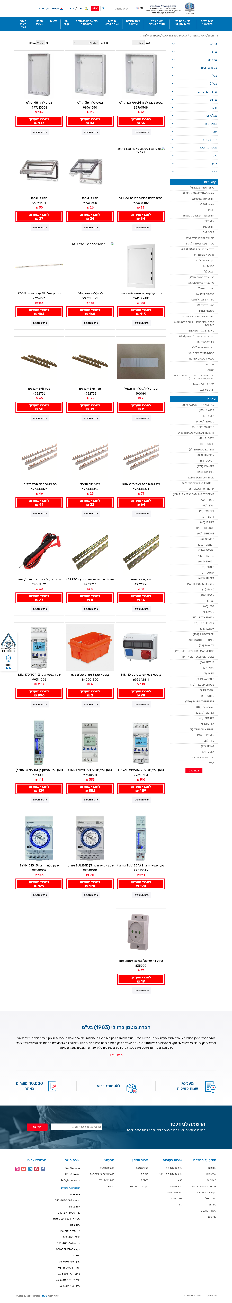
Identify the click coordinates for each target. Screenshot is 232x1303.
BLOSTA (206, 438)
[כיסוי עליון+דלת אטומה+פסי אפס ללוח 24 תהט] (141, 266)
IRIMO (208, 589)
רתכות (210, 369)
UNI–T (207, 746)
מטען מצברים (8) (205, 305)
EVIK (208, 505)
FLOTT (208, 516)
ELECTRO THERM (201, 488)
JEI (210, 600)
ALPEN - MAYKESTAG (198, 404)
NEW (94, 8)
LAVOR (208, 611)
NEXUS (207, 662)
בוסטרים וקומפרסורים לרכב (200, 238)
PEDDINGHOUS (202, 684)
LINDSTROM (203, 634)
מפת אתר (211, 1204)
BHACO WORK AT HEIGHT (195, 432)
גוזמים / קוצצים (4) (204, 254)
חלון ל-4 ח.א (90, 198)
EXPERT (206, 511)
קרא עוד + (116, 1055)
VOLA (208, 751)
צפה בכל (194, 770)
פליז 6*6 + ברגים (90, 389)
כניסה (80, 8)
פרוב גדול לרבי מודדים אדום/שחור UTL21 (39, 580)
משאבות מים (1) (206, 310)
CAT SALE (208, 232)
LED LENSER (204, 623)
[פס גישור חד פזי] (90, 456)
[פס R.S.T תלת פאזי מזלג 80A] (141, 456)
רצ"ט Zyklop (207, 389)
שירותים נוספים (174, 1192)
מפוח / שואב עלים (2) (202, 299)
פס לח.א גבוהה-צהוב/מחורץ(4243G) (141, 580)
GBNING (207, 539)
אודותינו (212, 1167)
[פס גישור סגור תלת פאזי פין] (39, 456)
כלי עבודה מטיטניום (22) (201, 277)
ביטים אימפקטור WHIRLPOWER (197, 249)
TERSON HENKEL (202, 729)
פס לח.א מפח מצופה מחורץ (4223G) (90, 579)
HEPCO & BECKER (200, 584)
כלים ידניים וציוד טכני (174, 35)
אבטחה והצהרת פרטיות (204, 1186)
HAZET (206, 578)
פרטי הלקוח (142, 1167)
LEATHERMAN (203, 617)
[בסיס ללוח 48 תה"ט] (39, 75)
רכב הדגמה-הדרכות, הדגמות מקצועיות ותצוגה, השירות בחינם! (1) (194, 377)
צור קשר (209, 364)
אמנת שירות (176, 1198)
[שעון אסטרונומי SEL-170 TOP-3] (39, 647)
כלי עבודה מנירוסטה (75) (201, 282)
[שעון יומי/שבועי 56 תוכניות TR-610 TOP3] (141, 743)
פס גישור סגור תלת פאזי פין (39, 484)
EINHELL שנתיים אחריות (198, 483)
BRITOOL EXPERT (201, 449)
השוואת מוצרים (106, 1180)
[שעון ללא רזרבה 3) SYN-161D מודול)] (39, 838)
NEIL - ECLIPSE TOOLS (197, 656)
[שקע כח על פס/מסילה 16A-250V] (141, 933)
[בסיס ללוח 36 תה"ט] (90, 75)
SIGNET (205, 712)
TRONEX (209, 221)
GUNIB (208, 567)
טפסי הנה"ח (210, 1198)
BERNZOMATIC (203, 427)
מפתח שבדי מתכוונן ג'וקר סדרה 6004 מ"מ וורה (194, 323)
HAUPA (207, 572)
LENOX (207, 628)
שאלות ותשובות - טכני (170, 1174)
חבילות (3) (208, 266)
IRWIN (207, 595)
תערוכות (211, 1180)
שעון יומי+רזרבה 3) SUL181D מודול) (90, 865)
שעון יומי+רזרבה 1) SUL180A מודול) (140, 865)
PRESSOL (206, 690)
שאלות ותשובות (174, 1167)
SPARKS (206, 718)
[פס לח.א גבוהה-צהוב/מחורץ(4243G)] (141, 552)
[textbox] (116, 8)
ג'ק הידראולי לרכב (204, 260)
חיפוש (111, 1186)
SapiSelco (205, 707)
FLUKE (207, 522)
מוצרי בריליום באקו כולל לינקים (198, 316)
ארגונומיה (211, 1174)
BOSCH (207, 444)
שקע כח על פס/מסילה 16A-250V (141, 961)
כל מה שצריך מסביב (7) (202, 187)
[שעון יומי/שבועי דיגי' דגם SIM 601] (90, 743)
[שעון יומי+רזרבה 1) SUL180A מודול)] (141, 838)
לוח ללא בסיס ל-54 (90, 293)
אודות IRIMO (207, 226)
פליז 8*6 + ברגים (39, 389)
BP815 (210, 210)
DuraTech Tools (201, 477)
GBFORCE (205, 528)
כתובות (144, 1174)
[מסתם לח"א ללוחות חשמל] (141, 361)
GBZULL (206, 556)
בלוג (180, 1180)
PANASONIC (205, 679)
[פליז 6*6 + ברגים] (90, 361)
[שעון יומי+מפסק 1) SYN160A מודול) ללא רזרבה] (39, 743)
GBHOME (205, 533)
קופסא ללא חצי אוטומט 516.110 (140, 675)
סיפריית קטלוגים (205, 341)
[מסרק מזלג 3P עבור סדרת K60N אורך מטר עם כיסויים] (39, 266)
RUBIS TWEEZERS (199, 701)
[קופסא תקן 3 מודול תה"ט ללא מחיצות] (90, 647)
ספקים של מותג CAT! (203, 347)
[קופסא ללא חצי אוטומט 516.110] (141, 647)
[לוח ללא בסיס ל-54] (90, 266)
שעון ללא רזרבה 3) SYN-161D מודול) (39, 866)
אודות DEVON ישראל (203, 198)
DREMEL (205, 472)
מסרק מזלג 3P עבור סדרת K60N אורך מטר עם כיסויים (39, 293)
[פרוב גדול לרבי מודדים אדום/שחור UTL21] (39, 552)
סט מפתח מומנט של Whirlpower (196, 336)
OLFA (208, 673)
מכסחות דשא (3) (205, 294)
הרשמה (71, 8)
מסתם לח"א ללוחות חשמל (141, 389)
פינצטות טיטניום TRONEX (201, 358)
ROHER (207, 695)
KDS (208, 606)
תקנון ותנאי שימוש (206, 1192)
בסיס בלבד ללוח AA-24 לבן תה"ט (141, 103)
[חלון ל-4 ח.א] (90, 170)
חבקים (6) (209, 271)
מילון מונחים (176, 1186)
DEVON (207, 460)
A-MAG (206, 410)
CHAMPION (205, 455)
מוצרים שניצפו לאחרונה (102, 1174)
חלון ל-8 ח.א (39, 198)
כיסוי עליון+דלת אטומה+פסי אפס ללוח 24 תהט (141, 293)
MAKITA (206, 645)
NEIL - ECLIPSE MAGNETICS (194, 651)
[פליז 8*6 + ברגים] (39, 361)
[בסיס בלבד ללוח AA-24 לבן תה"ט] (141, 75)
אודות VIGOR (207, 204)
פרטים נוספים (142, 132)
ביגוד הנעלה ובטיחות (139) (200, 243)
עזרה (179, 1204)
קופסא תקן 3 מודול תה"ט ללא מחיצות (90, 675)
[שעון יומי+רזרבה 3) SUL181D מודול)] (90, 838)
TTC (208, 740)
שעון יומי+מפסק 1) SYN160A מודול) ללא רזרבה (39, 770)
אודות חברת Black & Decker (198, 215)
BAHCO (205, 421)
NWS (208, 667)
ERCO (207, 500)
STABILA (207, 723)
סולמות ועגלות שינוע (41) (201, 330)
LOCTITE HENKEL (201, 639)
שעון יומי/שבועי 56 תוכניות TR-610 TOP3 (141, 770)
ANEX (208, 416)
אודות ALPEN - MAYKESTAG (198, 193)
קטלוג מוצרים (198, 35)
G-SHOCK (206, 561)
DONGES (205, 466)
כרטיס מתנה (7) (206, 288)
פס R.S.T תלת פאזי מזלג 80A (141, 484)
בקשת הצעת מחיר (138, 1186)
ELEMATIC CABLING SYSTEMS (193, 494)
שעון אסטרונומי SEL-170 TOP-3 (39, 675)
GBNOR (206, 544)
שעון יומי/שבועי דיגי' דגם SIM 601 (90, 770)
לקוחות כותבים (208, 1210)
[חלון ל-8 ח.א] (39, 170)
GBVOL (206, 550)
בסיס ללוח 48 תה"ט (39, 103)
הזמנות (144, 1180)
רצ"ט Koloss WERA (203, 384)
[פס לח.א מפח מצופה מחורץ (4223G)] (90, 552)
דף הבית (213, 35)
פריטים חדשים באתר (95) (201, 353)
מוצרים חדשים (107, 1167)
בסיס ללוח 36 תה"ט (90, 103)
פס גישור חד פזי (90, 484)
